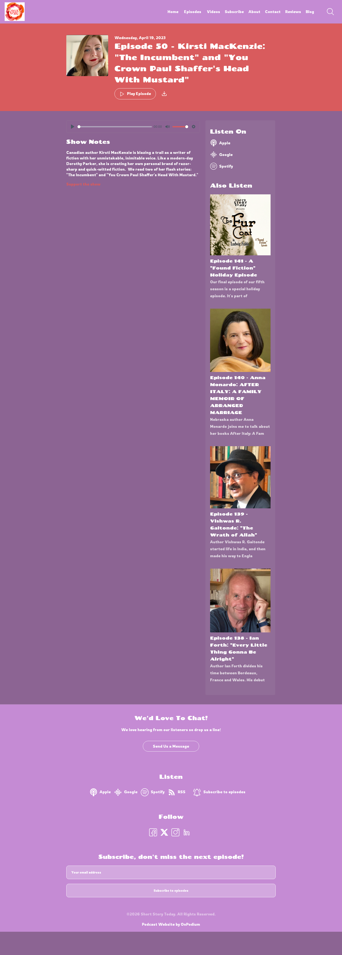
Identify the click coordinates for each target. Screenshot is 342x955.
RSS (181, 792)
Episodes (192, 11)
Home (173, 11)
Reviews (293, 11)
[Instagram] (175, 832)
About (254, 11)
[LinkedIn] (187, 832)
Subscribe (234, 11)
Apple (224, 143)
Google (226, 154)
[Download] (164, 93)
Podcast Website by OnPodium (171, 924)
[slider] (114, 127)
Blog (310, 11)
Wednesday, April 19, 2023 (140, 37)
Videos (213, 11)
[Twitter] (164, 832)
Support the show (83, 184)
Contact (273, 11)
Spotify (226, 166)
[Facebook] (153, 832)
